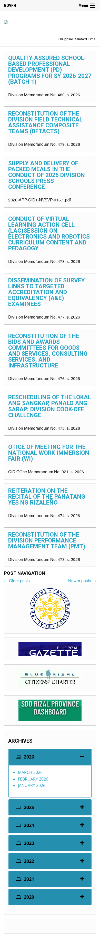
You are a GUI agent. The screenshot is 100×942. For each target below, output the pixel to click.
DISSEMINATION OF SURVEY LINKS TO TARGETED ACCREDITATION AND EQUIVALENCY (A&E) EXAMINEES (46, 292)
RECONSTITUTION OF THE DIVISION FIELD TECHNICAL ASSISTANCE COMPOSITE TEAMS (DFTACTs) (45, 122)
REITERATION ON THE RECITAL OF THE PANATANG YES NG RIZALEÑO (46, 496)
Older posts (17, 580)
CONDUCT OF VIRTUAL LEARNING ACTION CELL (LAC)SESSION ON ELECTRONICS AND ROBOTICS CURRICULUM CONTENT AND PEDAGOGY (49, 234)
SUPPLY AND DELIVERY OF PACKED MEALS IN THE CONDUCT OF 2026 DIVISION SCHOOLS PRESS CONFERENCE (46, 175)
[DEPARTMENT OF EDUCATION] (6, 21)
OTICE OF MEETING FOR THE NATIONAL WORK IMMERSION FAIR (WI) (48, 453)
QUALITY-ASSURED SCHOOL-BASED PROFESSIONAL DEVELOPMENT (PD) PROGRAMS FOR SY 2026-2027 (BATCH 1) (49, 70)
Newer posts (82, 580)
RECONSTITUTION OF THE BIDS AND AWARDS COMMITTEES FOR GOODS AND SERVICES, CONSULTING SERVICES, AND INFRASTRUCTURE (48, 351)
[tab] (50, 757)
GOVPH (10, 5)
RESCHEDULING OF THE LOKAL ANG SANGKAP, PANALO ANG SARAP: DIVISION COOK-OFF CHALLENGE (49, 406)
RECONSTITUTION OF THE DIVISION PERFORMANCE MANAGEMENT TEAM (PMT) (46, 540)
